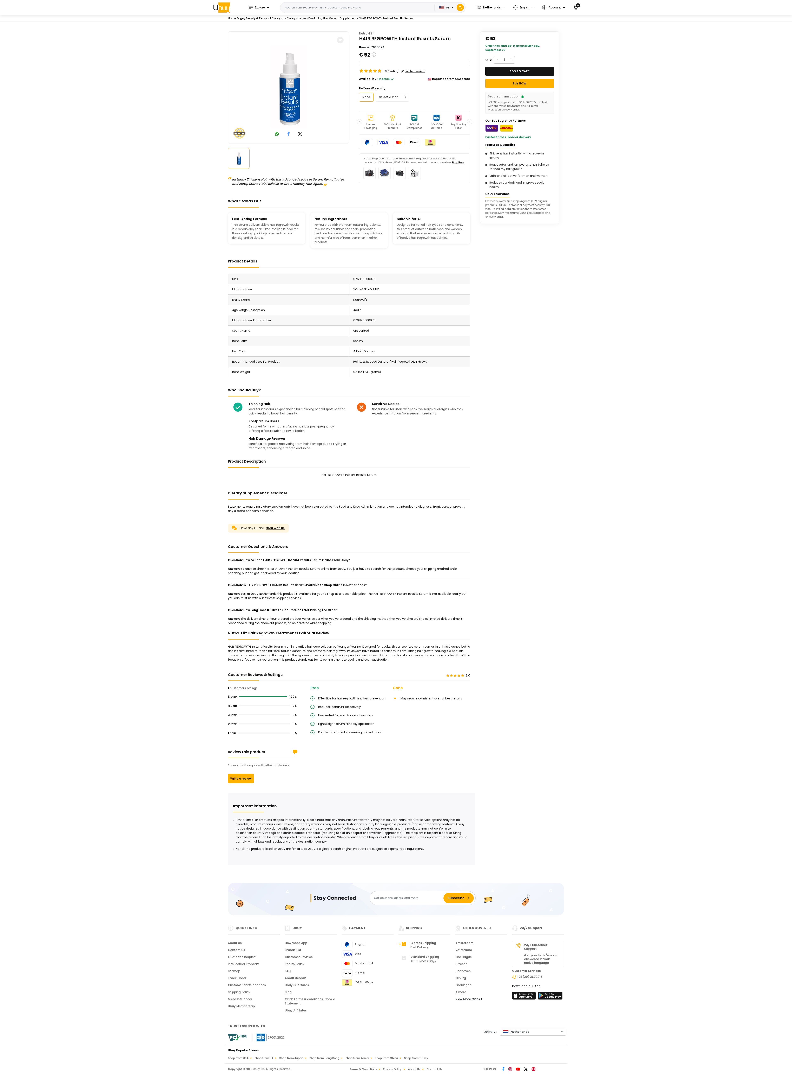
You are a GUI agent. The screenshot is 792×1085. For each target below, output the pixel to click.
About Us (235, 943)
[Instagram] (510, 1069)
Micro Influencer (240, 999)
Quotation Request (242, 957)
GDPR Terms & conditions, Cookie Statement (310, 1001)
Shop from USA (238, 1058)
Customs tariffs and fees (247, 985)
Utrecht (461, 964)
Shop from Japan (291, 1058)
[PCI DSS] (237, 1037)
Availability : (368, 79)
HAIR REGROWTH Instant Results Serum (386, 18)
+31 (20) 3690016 (529, 977)
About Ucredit (295, 978)
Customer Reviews (299, 957)
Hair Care (287, 18)
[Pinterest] (533, 1069)
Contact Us (236, 950)
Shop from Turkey (416, 1058)
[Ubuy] (221, 7)
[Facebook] (503, 1069)
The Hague (463, 957)
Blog (288, 992)
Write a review (241, 778)
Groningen (463, 985)
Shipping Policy (239, 992)
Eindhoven (463, 971)
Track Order (237, 978)
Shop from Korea (357, 1058)
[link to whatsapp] (277, 134)
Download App (296, 943)
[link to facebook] (288, 134)
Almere (460, 992)
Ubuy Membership (241, 1006)
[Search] (460, 7)
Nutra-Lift (366, 33)
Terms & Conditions (363, 1069)
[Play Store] (550, 997)
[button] (490, 7)
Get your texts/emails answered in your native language (540, 959)
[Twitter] (526, 1069)
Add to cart (519, 71)
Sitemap (234, 971)
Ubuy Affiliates (296, 1010)
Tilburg (460, 978)
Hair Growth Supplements (340, 18)
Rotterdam (463, 950)
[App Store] (524, 997)
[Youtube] (518, 1069)
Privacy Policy (392, 1069)
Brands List (293, 950)
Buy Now (458, 162)
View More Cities (468, 999)
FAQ (288, 971)
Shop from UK (264, 1058)
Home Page (236, 18)
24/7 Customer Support (535, 947)
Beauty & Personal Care (262, 18)
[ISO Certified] (268, 1037)
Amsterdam (464, 943)
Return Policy (294, 964)
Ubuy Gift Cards (297, 985)
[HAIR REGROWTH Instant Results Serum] (288, 86)
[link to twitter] (300, 134)
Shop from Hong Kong (324, 1058)
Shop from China (386, 1058)
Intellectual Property (243, 964)
